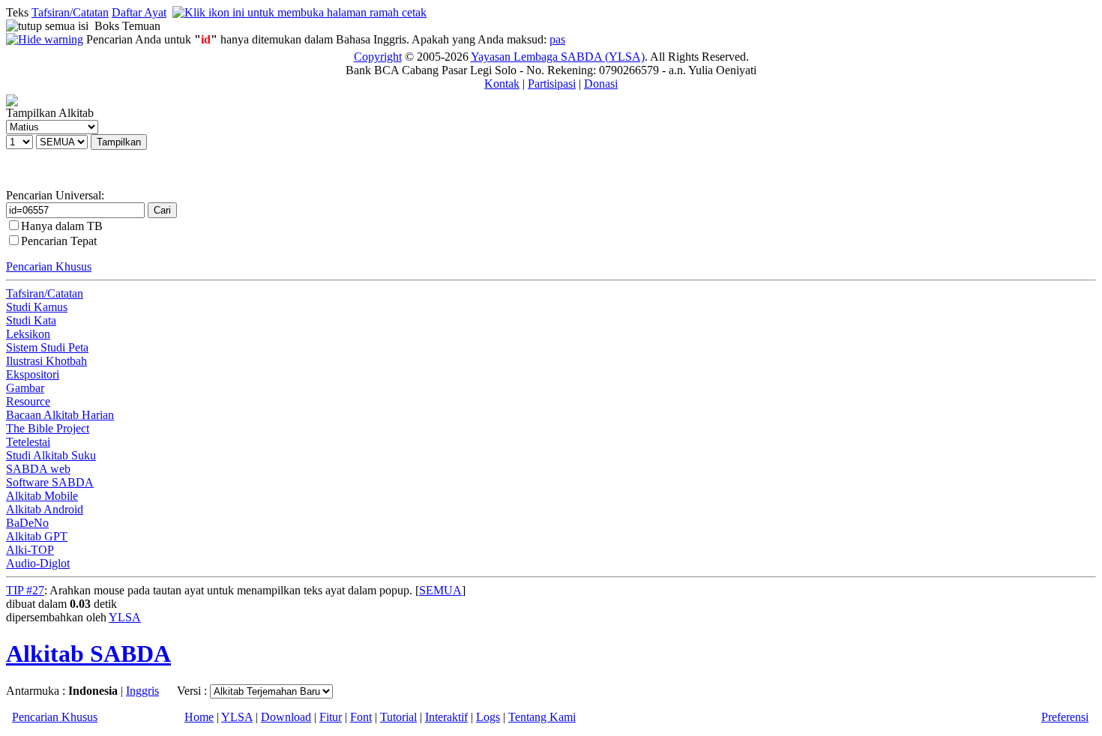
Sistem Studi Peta (47, 347)
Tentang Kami (542, 717)
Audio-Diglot (38, 563)
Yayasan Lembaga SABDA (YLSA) (558, 56)
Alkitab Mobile (42, 495)
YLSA (125, 617)
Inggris (142, 690)
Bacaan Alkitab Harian (60, 414)
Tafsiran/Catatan (70, 12)
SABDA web (38, 468)
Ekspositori (32, 374)
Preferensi (1065, 717)
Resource (28, 401)
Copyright (378, 56)
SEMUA (440, 590)
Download (286, 717)
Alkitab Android (44, 509)
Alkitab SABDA (88, 653)
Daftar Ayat (139, 12)
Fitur (330, 717)
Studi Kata (31, 320)
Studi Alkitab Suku (51, 455)
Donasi (601, 83)
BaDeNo (27, 522)
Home (199, 717)
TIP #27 (25, 590)
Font (361, 717)
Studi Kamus (36, 307)
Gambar (25, 387)
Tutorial (398, 717)
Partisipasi (552, 83)
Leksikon (28, 334)
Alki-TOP (30, 549)
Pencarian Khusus (48, 266)
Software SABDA (50, 482)
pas (557, 39)
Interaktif (446, 717)
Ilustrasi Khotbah (46, 361)
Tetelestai (28, 441)
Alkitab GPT (36, 536)
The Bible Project (47, 428)
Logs (488, 717)
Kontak (502, 83)
